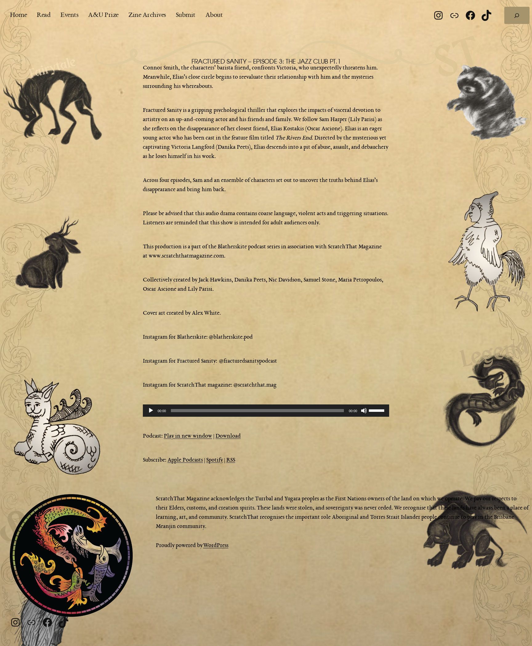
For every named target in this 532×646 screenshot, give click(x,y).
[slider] (377, 410)
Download (228, 436)
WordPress (215, 545)
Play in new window (188, 436)
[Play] (151, 411)
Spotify (214, 460)
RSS (230, 460)
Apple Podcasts (185, 460)
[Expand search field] (517, 15)
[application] (266, 410)
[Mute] (364, 411)
